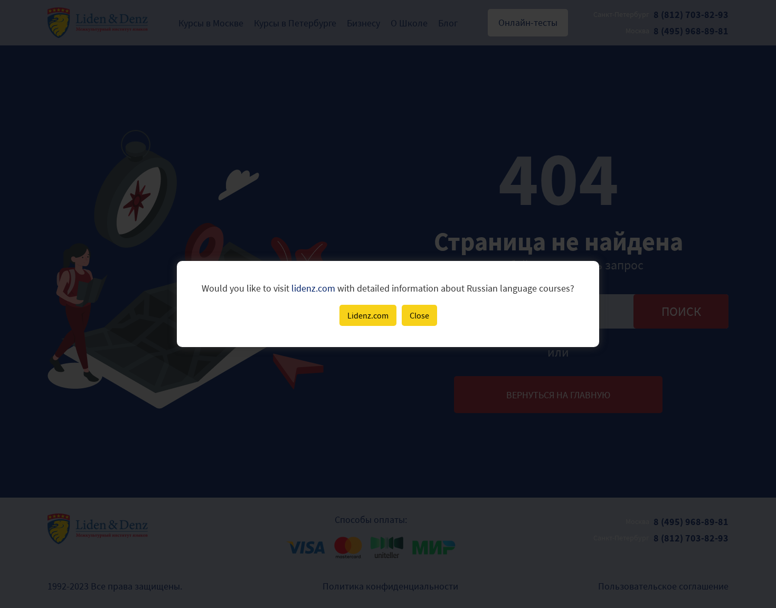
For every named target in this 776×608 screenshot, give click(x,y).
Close (419, 315)
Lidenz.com (368, 315)
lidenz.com (313, 288)
